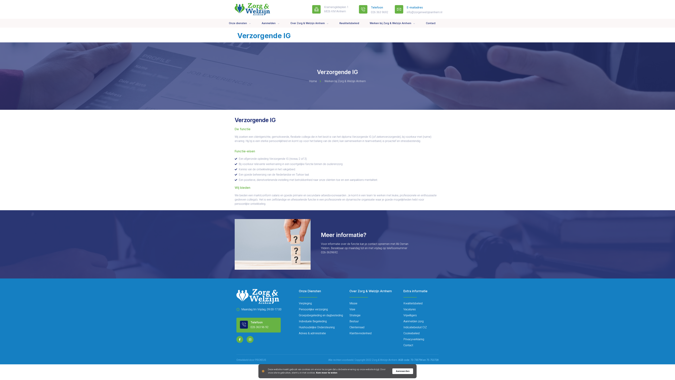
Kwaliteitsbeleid (349, 23)
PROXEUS (260, 360)
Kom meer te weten (326, 372)
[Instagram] (250, 339)
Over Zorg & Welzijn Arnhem (307, 23)
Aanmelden (269, 23)
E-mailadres (415, 7)
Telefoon (377, 7)
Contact (431, 23)
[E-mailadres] (399, 9)
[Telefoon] (363, 9)
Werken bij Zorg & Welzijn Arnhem (390, 23)
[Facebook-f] (239, 339)
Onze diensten (238, 23)
